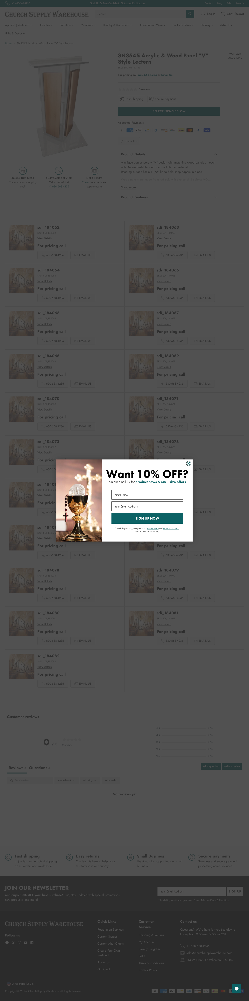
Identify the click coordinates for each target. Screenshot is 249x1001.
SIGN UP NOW (147, 518)
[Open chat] (236, 988)
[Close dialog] (188, 463)
